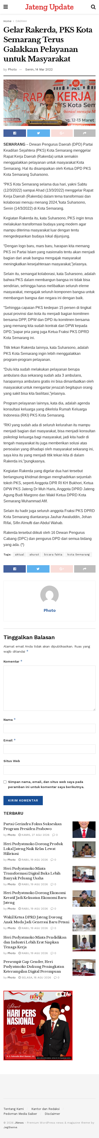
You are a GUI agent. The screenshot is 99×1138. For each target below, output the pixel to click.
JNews (19, 1122)
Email (9, 740)
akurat (34, 554)
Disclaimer (52, 1114)
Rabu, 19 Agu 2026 (34, 859)
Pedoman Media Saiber (20, 1114)
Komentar (13, 661)
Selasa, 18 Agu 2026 (36, 977)
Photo (12, 69)
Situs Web (11, 761)
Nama (9, 719)
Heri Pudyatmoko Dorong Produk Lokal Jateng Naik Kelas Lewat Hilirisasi (33, 849)
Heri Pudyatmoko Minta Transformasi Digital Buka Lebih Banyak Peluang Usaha (32, 873)
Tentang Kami (13, 1109)
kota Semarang (78, 554)
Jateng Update (49, 7)
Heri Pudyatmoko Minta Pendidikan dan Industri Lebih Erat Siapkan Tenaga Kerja (34, 942)
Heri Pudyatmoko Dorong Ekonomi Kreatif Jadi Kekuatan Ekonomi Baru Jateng (35, 898)
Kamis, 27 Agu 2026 (35, 835)
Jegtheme (10, 1127)
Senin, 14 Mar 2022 (39, 69)
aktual (19, 554)
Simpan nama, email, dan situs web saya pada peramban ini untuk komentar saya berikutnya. (46, 784)
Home (7, 21)
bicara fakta (53, 554)
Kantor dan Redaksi (45, 1109)
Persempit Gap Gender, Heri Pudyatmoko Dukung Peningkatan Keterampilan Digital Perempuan (33, 966)
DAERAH (21, 21)
